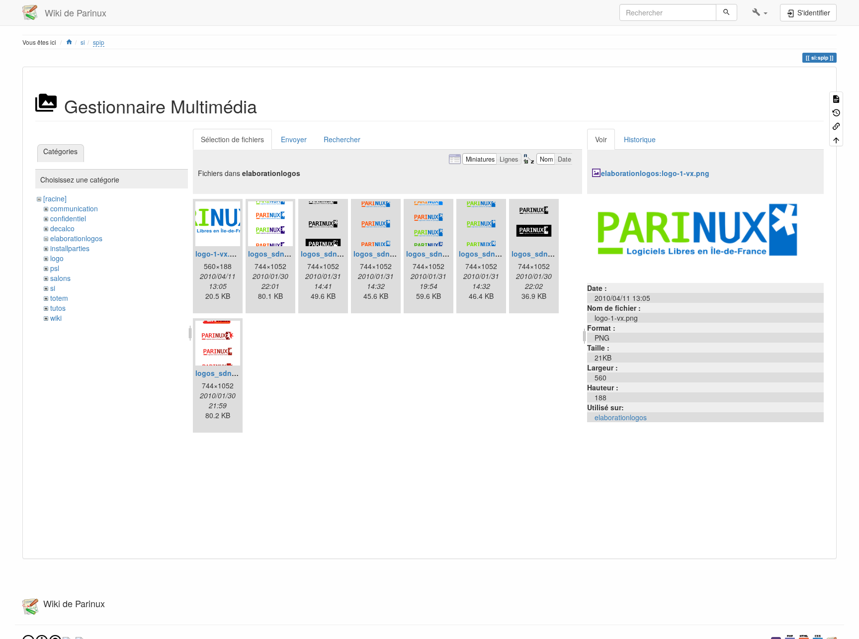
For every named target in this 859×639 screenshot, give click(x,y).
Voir (601, 139)
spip (98, 42)
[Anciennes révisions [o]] (836, 111)
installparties (69, 248)
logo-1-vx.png (219, 254)
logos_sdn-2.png (277, 254)
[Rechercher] (726, 12)
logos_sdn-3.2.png (438, 254)
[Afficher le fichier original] (705, 237)
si (83, 42)
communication (74, 208)
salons (60, 278)
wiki (56, 318)
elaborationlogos (76, 238)
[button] (760, 12)
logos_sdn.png (221, 373)
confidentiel (68, 218)
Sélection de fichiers (232, 139)
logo (57, 258)
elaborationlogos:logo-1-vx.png (655, 173)
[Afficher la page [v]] (836, 98)
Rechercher (342, 139)
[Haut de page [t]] (836, 139)
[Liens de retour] (836, 125)
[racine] (55, 198)
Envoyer (294, 139)
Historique (640, 139)
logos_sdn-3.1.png (385, 254)
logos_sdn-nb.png (543, 254)
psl (54, 268)
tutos (58, 308)
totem (59, 298)
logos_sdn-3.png (488, 254)
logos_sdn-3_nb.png (336, 254)
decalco (62, 228)
